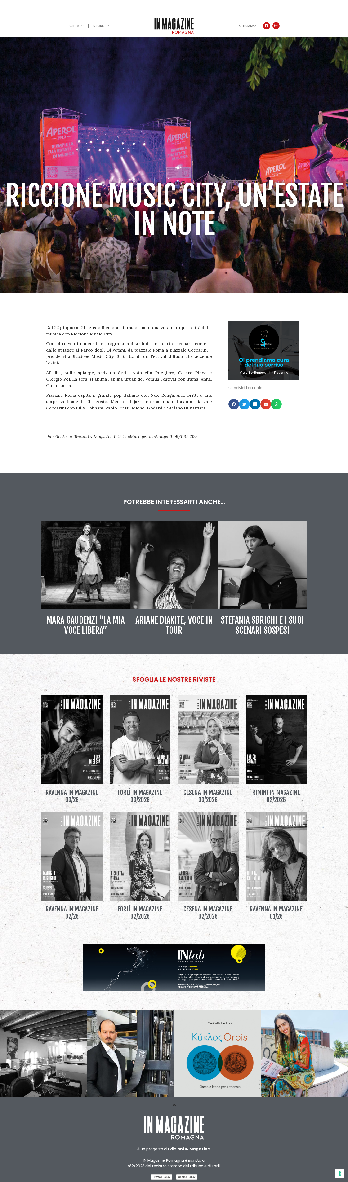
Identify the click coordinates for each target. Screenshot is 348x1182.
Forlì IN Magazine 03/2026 (139, 796)
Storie (98, 25)
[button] (233, 404)
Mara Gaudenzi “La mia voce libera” (85, 625)
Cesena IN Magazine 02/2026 (207, 912)
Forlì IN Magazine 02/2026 (139, 912)
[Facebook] (266, 25)
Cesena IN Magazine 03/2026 (207, 796)
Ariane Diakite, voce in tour (174, 625)
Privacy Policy (161, 1176)
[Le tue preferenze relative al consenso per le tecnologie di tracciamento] (339, 1173)
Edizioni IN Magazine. (189, 1149)
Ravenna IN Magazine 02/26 (71, 912)
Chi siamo (247, 25)
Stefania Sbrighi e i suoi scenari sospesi (262, 625)
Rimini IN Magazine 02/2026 (276, 796)
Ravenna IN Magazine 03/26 (71, 796)
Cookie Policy (186, 1176)
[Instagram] (276, 25)
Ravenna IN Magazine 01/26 (276, 912)
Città (74, 25)
